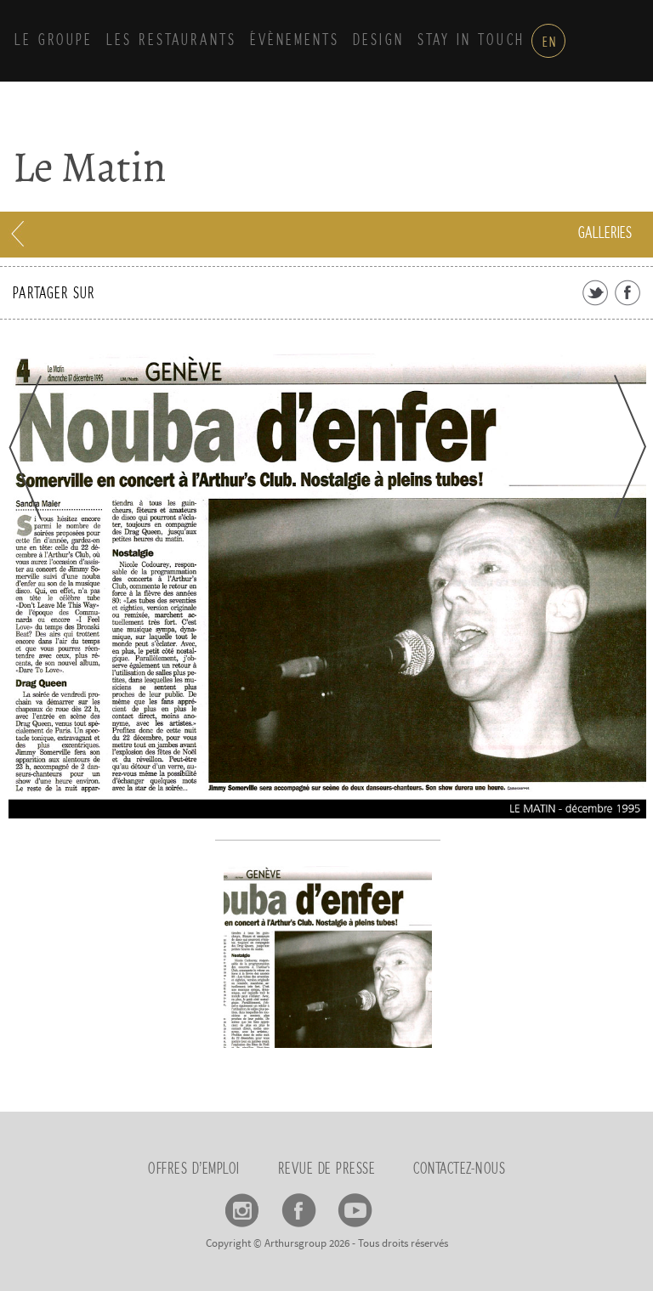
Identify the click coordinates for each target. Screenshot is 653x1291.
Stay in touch (471, 40)
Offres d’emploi (194, 1169)
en (549, 42)
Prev (25, 447)
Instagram (242, 1204)
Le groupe (53, 40)
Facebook (298, 1204)
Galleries (605, 233)
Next (630, 446)
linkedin (411, 1204)
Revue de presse (327, 1169)
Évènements (294, 40)
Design (378, 40)
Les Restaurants (171, 40)
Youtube (355, 1204)
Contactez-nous (459, 1169)
